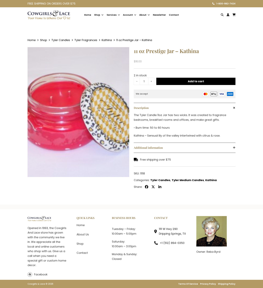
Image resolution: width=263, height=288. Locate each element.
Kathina (107, 40)
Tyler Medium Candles (188, 180)
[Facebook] (146, 187)
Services (112, 14)
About (142, 14)
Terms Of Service (188, 283)
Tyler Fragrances (85, 40)
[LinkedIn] (160, 187)
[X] (153, 187)
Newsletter (159, 14)
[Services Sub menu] (119, 15)
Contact (174, 14)
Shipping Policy (226, 283)
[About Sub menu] (149, 15)
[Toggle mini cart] (233, 15)
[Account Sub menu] (135, 15)
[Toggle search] (220, 15)
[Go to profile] (228, 15)
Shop (97, 14)
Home (87, 14)
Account (128, 14)
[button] (125, 51)
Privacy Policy (208, 283)
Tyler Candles (60, 40)
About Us (83, 234)
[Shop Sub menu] (102, 15)
